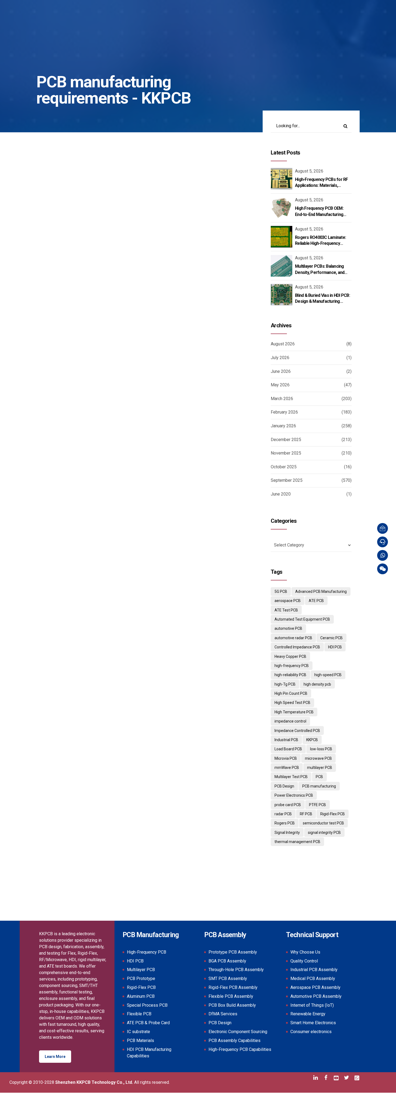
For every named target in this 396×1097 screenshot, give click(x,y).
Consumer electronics (311, 1031)
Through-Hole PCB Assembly (236, 969)
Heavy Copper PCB (290, 656)
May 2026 (280, 384)
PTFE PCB (317, 805)
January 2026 (283, 425)
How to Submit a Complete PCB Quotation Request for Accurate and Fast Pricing (129, 546)
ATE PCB (316, 601)
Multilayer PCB (141, 969)
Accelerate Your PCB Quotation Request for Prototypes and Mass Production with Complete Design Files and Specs (138, 814)
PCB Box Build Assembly (232, 1005)
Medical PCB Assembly (312, 978)
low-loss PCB (321, 749)
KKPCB (312, 740)
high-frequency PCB (292, 665)
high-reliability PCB (290, 675)
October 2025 (284, 466)
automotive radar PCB (293, 638)
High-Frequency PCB (146, 952)
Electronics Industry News (67, 281)
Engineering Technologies (121, 281)
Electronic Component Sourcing (238, 1031)
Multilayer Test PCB (291, 777)
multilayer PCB (319, 767)
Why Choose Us (305, 952)
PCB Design (162, 281)
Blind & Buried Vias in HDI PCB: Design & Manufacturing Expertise (322, 301)
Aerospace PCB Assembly (315, 987)
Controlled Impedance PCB (297, 647)
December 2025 (286, 439)
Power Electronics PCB (294, 795)
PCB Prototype (141, 978)
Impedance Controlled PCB (297, 730)
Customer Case (56, 530)
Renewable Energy (307, 1013)
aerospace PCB (288, 601)
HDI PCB (335, 647)
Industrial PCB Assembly (314, 969)
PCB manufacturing (319, 786)
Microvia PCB (286, 758)
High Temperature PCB (294, 712)
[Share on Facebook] (40, 369)
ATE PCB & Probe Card (148, 1022)
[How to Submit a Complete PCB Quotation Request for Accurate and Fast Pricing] (141, 466)
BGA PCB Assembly (227, 961)
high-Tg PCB (285, 684)
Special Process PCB (147, 1005)
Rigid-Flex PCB (332, 814)
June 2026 (281, 371)
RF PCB (306, 814)
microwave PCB (318, 758)
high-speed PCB (328, 675)
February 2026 (284, 412)
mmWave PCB (287, 767)
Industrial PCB (286, 740)
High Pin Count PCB (291, 693)
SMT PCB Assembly (228, 978)
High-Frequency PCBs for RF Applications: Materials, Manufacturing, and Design (321, 185)
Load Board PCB (288, 749)
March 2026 (282, 398)
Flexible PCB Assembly (231, 996)
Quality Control (304, 961)
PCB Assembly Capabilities (234, 1040)
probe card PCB (288, 805)
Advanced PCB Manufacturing (321, 591)
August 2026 (283, 343)
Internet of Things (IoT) (312, 1005)
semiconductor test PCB (323, 823)
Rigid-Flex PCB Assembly (233, 987)
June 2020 (281, 494)
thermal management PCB (297, 842)
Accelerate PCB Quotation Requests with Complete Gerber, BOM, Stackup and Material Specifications (137, 303)
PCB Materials (55, 287)
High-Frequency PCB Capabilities (240, 1049)
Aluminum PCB (141, 996)
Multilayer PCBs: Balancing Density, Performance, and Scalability (319, 272)
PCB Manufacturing (197, 281)
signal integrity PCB (324, 832)
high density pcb (317, 684)
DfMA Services (223, 1013)
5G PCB (281, 591)
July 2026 (280, 357)
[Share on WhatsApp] (73, 369)
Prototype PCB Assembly (233, 952)
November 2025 (286, 453)
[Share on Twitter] (51, 369)
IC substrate (138, 1031)
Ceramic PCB (331, 638)
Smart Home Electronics (313, 1022)
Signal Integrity (287, 832)
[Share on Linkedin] (62, 369)
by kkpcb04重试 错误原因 (112, 318)
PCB (319, 777)
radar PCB (283, 814)
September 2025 (287, 480)
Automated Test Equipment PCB (302, 619)
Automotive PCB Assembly (316, 996)
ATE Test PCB (286, 610)
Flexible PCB (139, 1013)
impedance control (290, 721)
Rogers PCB (285, 823)
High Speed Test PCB (292, 702)
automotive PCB (288, 628)
